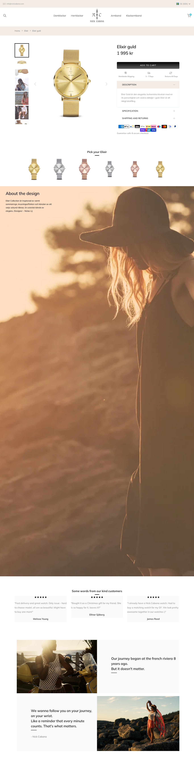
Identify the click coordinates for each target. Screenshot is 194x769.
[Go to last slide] (35, 84)
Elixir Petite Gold (153, 184)
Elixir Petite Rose (128, 184)
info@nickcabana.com (15, 4)
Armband (116, 15)
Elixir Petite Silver (103, 184)
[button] (183, 3)
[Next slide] (106, 84)
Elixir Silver (51, 184)
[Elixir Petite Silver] (109, 171)
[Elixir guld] (34, 171)
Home (17, 31)
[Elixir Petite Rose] (135, 171)
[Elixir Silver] (59, 171)
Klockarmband (134, 15)
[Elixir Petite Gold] (160, 171)
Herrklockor (77, 15)
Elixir (26, 31)
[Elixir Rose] (84, 171)
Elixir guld (36, 31)
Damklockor (60, 15)
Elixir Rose (76, 184)
